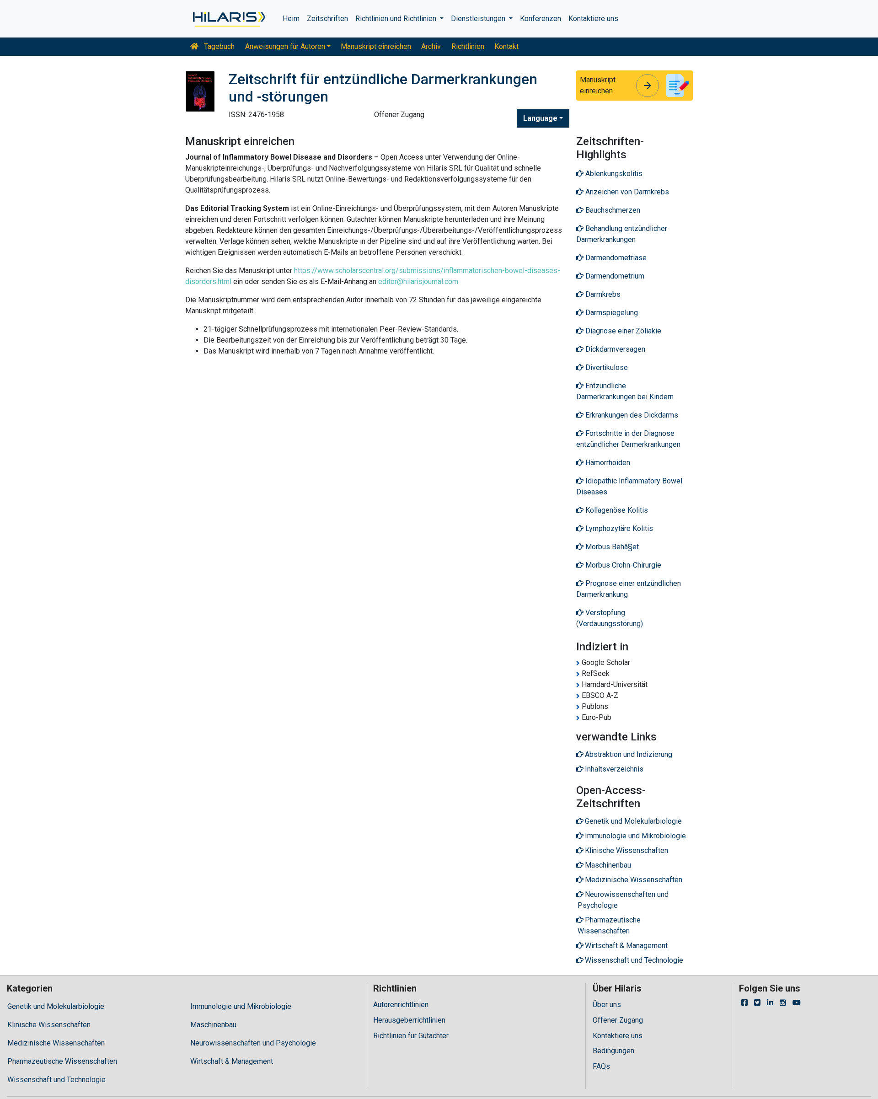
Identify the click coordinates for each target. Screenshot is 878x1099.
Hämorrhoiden (607, 462)
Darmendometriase (615, 257)
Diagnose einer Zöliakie (622, 331)
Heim (291, 18)
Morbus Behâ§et (611, 546)
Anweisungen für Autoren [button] (285, 46)
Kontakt (506, 46)
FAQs (601, 1066)
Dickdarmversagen (614, 349)
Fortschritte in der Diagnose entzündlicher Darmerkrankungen (628, 439)
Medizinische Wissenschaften (56, 1043)
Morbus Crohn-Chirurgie (622, 565)
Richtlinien (467, 46)
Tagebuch (218, 46)
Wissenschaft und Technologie (56, 1079)
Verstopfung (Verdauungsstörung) (609, 618)
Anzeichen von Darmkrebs (626, 192)
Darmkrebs (602, 294)
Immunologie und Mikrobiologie (240, 1006)
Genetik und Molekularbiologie (55, 1006)
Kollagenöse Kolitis (616, 510)
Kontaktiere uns (593, 18)
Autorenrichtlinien (400, 1004)
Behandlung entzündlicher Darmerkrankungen (621, 234)
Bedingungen (613, 1050)
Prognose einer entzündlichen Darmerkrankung (628, 589)
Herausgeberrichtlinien (409, 1020)
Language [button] (540, 118)
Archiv (431, 46)
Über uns (607, 1004)
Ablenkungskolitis (613, 173)
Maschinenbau (213, 1024)
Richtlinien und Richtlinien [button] (396, 18)
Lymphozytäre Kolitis (618, 528)
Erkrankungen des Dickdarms (631, 415)
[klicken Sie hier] (228, 18)
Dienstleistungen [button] (479, 18)
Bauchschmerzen (612, 210)
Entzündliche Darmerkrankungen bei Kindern (625, 391)
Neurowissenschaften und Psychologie (253, 1043)
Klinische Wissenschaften (49, 1024)
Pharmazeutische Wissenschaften (62, 1061)
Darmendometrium (614, 276)
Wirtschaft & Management (231, 1061)
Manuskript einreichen (376, 46)
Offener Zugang (618, 1020)
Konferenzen (540, 18)
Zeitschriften (327, 18)
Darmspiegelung (611, 312)
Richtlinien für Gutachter (411, 1035)
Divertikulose (606, 367)
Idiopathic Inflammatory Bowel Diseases (629, 486)
